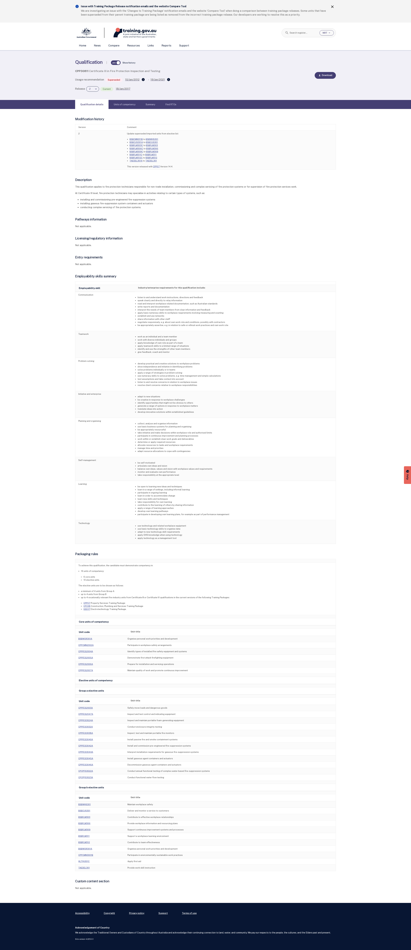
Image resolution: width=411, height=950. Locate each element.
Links (151, 45)
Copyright (109, 913)
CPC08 (86, 606)
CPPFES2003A (85, 708)
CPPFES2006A (85, 664)
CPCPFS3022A (85, 771)
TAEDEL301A (136, 161)
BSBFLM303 (152, 145)
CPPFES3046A (85, 765)
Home (82, 45)
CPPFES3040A (85, 739)
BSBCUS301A (136, 142)
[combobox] (303, 33)
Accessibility (82, 913)
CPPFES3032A (85, 727)
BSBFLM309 (152, 151)
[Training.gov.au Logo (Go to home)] (130, 33)
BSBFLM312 (151, 158)
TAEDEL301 (151, 161)
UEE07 (86, 609)
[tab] (92, 104)
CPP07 (156, 166)
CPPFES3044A (85, 752)
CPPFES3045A (85, 758)
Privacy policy (136, 913)
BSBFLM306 (152, 148)
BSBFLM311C (136, 154)
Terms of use (189, 913)
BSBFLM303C (136, 145)
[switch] (116, 62)
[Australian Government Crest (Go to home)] (90, 33)
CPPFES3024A (85, 720)
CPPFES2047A (85, 714)
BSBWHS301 (152, 139)
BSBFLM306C (136, 148)
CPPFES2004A (85, 651)
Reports (166, 45)
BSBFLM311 (151, 154)
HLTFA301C (84, 861)
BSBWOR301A (85, 639)
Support (184, 45)
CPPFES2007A (85, 670)
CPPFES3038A (85, 733)
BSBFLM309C (136, 151)
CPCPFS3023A (85, 777)
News (97, 45)
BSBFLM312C (136, 158)
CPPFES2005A (85, 658)
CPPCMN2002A (86, 645)
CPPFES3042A (85, 746)
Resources (133, 45)
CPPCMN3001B (85, 855)
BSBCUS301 (152, 142)
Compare (113, 45)
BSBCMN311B (136, 139)
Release (80, 88)
